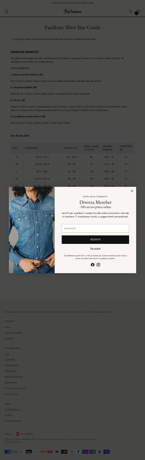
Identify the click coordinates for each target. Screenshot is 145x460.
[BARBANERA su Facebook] (93, 265)
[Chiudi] (132, 191)
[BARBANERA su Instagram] (98, 265)
